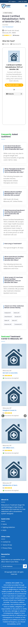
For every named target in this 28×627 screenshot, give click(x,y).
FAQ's (4, 530)
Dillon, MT (14, 320)
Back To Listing (8, 12)
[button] (25, 5)
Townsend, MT (18, 324)
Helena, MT (16, 313)
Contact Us (6, 542)
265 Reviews (16, 35)
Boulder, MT (18, 316)
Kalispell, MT (8, 313)
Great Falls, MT (8, 316)
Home (4, 524)
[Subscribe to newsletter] (25, 566)
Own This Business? (7, 27)
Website (11, 94)
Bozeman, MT (8, 324)
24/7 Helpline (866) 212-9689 (17, 1)
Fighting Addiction (8, 527)
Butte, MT (7, 320)
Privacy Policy (7, 548)
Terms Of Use (7, 545)
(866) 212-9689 (13, 85)
